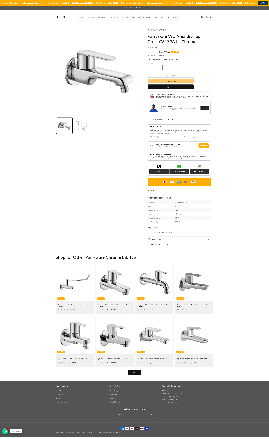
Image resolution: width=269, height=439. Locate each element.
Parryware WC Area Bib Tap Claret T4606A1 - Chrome (113, 305)
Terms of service (91, 432)
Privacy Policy (113, 391)
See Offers (262, 3)
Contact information (114, 432)
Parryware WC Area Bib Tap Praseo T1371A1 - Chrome (192, 305)
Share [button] (152, 191)
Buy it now (171, 87)
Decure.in (62, 432)
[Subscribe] (151, 414)
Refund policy (71, 432)
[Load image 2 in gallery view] (82, 126)
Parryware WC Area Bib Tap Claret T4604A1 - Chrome (113, 359)
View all (135, 373)
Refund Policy (113, 394)
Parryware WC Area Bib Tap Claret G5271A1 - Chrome (153, 305)
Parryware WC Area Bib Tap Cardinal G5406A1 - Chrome (153, 359)
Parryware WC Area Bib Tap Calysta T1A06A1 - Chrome (193, 359)
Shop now (203, 146)
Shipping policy (102, 432)
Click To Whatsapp (179, 171)
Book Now (205, 108)
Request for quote (170, 81)
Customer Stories (62, 402)
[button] (80, 17)
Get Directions (199, 171)
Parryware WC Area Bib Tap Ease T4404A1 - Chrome (72, 305)
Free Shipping (160, 55)
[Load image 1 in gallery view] (64, 126)
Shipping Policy (114, 398)
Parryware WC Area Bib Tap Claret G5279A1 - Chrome (73, 359)
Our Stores (59, 398)
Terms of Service (114, 402)
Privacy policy (81, 432)
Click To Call (159, 171)
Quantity (150, 63)
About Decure (60, 391)
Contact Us (59, 394)
